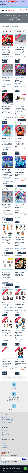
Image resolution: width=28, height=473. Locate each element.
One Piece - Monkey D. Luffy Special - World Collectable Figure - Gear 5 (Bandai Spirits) (7, 274)
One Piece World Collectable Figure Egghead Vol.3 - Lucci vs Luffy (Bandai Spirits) (20, 109)
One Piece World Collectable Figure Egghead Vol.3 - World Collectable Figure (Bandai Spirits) (19, 208)
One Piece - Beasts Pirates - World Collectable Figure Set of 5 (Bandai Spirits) (20, 334)
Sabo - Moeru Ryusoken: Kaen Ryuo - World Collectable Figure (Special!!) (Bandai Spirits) (19, 142)
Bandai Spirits (5, 56)
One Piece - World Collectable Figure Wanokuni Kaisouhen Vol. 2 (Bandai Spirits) (7, 333)
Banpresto (17, 280)
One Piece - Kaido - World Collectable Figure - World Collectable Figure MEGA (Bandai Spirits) (7, 110)
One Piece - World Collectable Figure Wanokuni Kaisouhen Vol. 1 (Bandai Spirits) (7, 305)
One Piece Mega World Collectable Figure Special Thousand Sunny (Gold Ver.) (19, 274)
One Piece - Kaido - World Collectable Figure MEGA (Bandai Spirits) (20, 362)
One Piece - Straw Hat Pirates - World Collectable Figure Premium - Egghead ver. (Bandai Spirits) (7, 141)
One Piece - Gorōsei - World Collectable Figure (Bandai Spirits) (7, 80)
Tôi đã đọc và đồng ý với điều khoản (11, 462)
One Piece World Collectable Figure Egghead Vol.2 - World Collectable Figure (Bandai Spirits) (19, 241)
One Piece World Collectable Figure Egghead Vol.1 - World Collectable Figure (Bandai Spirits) (6, 241)
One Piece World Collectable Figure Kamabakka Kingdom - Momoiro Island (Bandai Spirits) (20, 51)
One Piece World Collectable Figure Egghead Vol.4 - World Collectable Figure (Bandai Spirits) (6, 208)
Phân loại (9, 15)
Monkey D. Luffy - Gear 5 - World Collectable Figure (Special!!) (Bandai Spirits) (19, 172)
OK (25, 468)
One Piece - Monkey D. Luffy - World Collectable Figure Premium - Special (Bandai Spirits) (7, 51)
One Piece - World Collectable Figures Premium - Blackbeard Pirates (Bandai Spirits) (20, 80)
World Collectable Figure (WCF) (20, 15)
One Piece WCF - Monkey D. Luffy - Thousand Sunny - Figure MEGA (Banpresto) (6, 363)
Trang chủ (3, 15)
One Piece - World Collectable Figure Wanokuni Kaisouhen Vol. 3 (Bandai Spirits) (20, 305)
